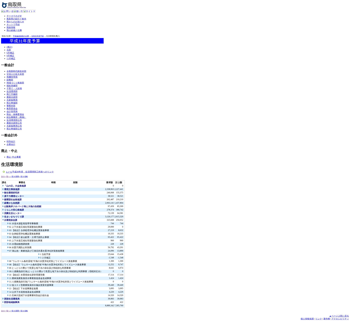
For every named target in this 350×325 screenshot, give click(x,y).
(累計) (9, 47)
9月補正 (10, 55)
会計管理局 (12, 111)
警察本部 (11, 106)
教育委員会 (12, 108)
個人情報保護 (307, 319)
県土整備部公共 (14, 129)
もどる (9, 172)
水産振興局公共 (14, 126)
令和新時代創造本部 (16, 71)
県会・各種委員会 (15, 114)
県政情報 (11, 27)
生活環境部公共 (14, 120)
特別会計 (11, 141)
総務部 (10, 80)
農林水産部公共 (14, 123)
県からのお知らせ (15, 22)
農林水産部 (12, 97)
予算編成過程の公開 (21, 36)
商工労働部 (12, 94)
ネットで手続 (13, 24)
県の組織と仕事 (14, 30)
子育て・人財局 (14, 88)
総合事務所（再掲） (16, 117)
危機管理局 (12, 77)
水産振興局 (12, 100)
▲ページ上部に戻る (339, 316)
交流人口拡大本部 (15, 74)
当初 (9, 50)
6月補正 (10, 53)
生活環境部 (12, 91)
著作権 (326, 319)
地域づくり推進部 (15, 83)
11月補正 (11, 58)
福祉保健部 (12, 85)
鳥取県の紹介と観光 (16, 19)
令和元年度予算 (37, 36)
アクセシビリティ (340, 319)
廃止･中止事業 (14, 157)
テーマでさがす (14, 16)
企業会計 (11, 144)
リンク (318, 319)
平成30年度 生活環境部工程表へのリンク (33, 172)
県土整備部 (12, 103)
